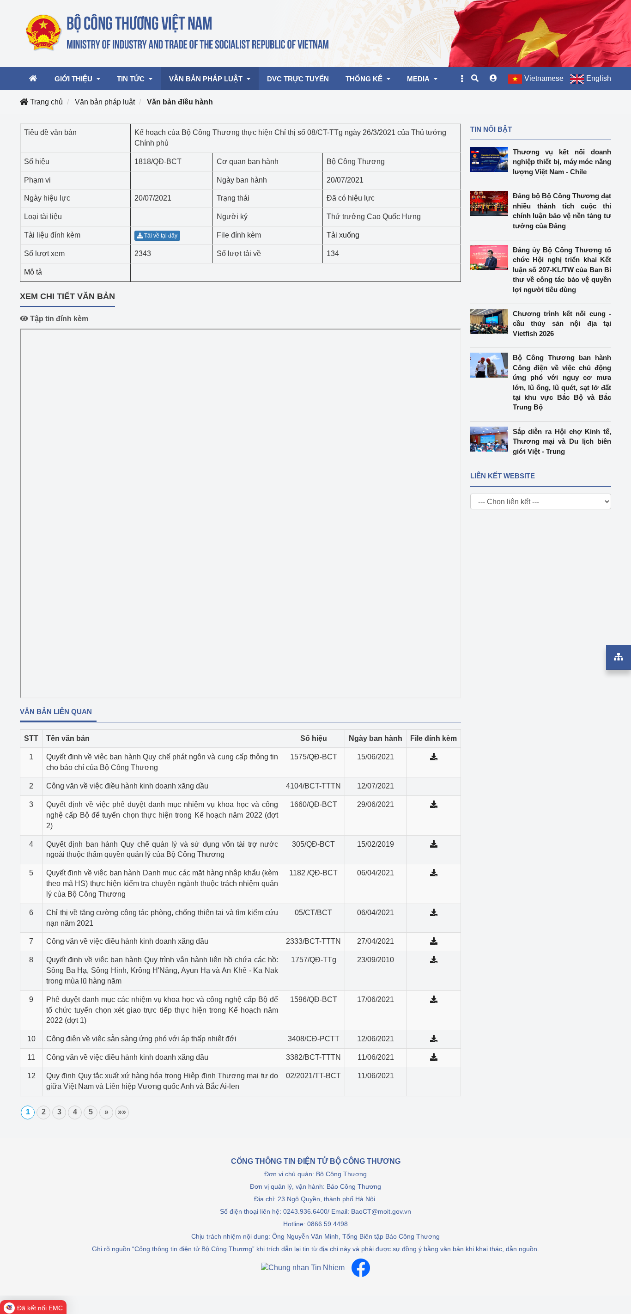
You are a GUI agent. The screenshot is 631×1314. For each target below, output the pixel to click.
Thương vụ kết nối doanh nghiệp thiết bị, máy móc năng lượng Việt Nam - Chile (562, 162)
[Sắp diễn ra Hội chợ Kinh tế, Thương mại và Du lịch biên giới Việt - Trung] (491, 439)
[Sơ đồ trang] (618, 657)
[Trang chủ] (178, 33)
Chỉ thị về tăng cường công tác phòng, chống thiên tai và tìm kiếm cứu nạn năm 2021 (162, 918)
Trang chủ (45, 102)
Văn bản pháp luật (105, 102)
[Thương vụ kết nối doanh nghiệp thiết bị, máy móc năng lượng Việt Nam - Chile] (491, 159)
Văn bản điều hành (180, 102)
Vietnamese (544, 78)
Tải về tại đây (160, 235)
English (598, 78)
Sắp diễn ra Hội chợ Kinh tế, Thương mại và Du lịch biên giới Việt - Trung (562, 441)
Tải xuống (343, 235)
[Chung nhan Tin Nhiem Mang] (303, 1267)
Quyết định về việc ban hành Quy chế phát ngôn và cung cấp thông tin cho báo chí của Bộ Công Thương (162, 762)
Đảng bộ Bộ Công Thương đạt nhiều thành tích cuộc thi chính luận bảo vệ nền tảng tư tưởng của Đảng (562, 210)
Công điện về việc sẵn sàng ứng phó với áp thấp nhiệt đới (141, 1039)
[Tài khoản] (493, 78)
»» (122, 1112)
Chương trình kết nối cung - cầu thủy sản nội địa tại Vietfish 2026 (562, 323)
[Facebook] (361, 1268)
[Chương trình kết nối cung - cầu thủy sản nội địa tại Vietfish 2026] (491, 321)
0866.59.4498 (327, 1224)
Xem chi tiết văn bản (67, 296)
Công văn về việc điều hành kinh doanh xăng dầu (127, 786)
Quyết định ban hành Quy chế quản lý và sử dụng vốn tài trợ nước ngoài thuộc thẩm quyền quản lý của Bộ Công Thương (162, 849)
